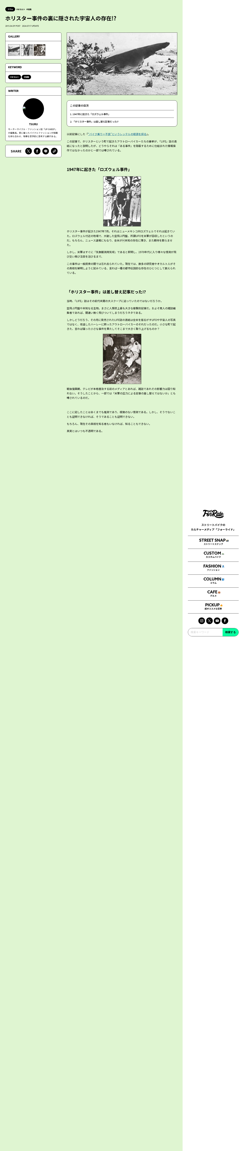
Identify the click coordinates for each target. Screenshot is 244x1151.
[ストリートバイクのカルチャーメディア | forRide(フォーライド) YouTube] (217, 620)
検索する (230, 632)
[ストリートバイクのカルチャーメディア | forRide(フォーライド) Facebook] (225, 620)
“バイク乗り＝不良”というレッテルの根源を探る (117, 134)
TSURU (33, 124)
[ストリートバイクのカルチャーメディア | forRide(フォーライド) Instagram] (201, 620)
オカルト (21, 9)
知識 (29, 9)
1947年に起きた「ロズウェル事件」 (91, 114)
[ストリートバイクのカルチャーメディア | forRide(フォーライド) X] (209, 620)
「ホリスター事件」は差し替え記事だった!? (96, 121)
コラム (10, 9)
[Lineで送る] (45, 151)
